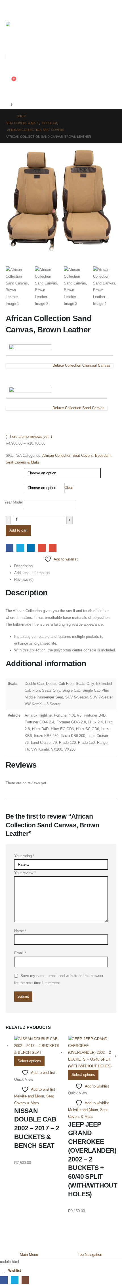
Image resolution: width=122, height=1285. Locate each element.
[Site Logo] (18, 28)
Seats (11, 469)
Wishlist (14, 1270)
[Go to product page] (38, 1046)
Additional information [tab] (32, 573)
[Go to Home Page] (7, 116)
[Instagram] (25, 1280)
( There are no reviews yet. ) (29, 436)
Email (52, 548)
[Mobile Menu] (10, 9)
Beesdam (103, 455)
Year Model (14, 502)
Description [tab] (23, 566)
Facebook (9, 548)
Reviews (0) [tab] (23, 579)
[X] (14, 1280)
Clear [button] (68, 487)
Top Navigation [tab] (90, 1254)
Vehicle (12, 484)
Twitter (20, 548)
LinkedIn (31, 548)
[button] (10, 43)
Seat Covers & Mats (22, 462)
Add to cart (18, 530)
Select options (29, 1061)
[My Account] (8, 69)
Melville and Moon (29, 1096)
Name (20, 931)
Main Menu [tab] (29, 1254)
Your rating (24, 856)
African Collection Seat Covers (67, 455)
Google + (42, 548)
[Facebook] (4, 1280)
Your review (25, 873)
